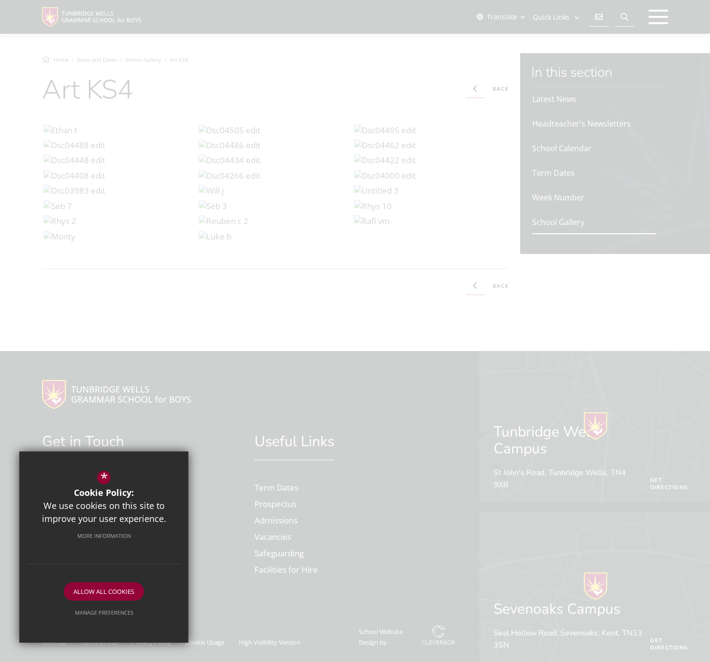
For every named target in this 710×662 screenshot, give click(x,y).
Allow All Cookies (103, 591)
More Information (104, 535)
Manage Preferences (104, 612)
